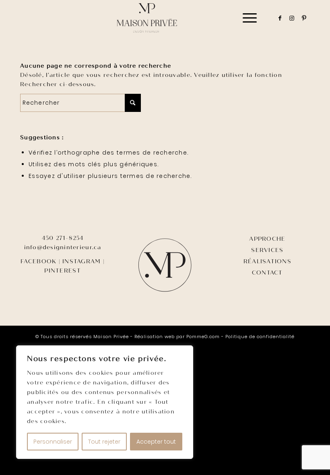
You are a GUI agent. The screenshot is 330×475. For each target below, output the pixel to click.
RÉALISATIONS (267, 261)
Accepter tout (156, 442)
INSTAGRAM (81, 261)
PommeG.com (203, 336)
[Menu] (246, 18)
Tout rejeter (104, 442)
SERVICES (267, 250)
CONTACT (267, 272)
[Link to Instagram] (292, 18)
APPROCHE (267, 238)
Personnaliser (52, 442)
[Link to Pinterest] (304, 18)
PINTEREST (62, 270)
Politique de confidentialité (260, 336)
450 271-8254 (63, 238)
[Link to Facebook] (280, 18)
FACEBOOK (38, 261)
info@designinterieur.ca (62, 247)
